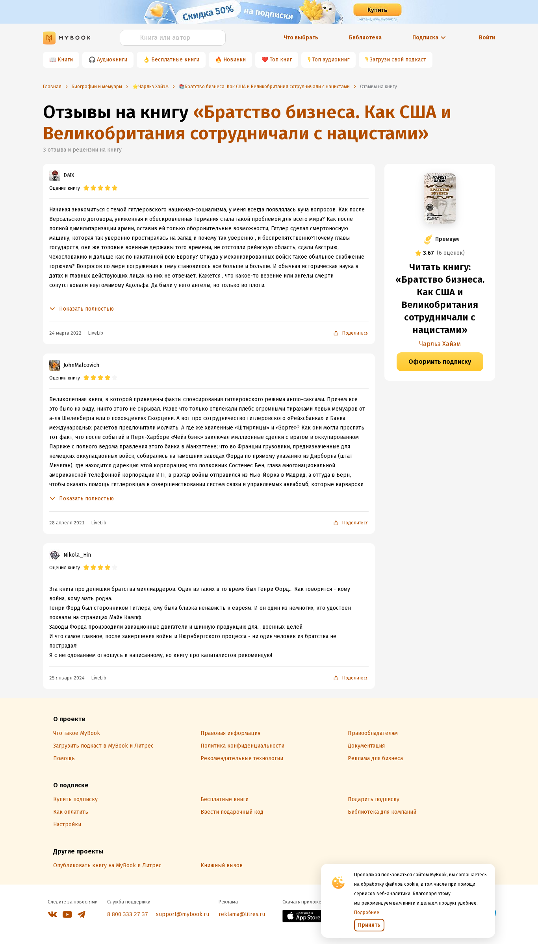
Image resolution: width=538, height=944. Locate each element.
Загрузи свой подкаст (398, 59)
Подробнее (366, 912)
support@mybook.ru (182, 914)
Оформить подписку (439, 361)
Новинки (234, 59)
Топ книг (281, 59)
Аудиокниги (112, 59)
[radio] (86, 188)
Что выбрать (301, 37)
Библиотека (365, 37)
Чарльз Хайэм (440, 344)
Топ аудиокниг (330, 59)
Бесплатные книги (175, 59)
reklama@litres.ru (242, 914)
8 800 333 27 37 (127, 914)
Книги (65, 59)
